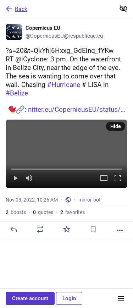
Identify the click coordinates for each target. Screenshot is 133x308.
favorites (72, 212)
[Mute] (29, 178)
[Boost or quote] (40, 229)
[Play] (15, 178)
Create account (30, 298)
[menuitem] (66, 154)
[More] (120, 230)
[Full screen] (118, 178)
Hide (115, 126)
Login (69, 298)
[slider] (66, 168)
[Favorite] (66, 229)
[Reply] (13, 229)
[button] (66, 154)
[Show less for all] (123, 8)
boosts (16, 212)
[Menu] (121, 298)
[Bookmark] (93, 229)
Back (21, 9)
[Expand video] (104, 178)
